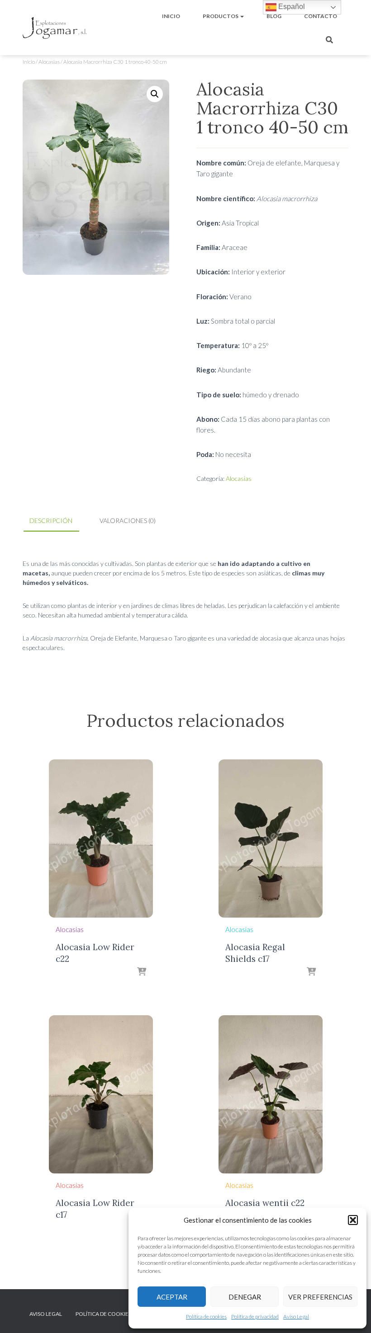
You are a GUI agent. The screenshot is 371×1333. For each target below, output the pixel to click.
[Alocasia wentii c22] (271, 1094)
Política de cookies (206, 1316)
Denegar (244, 1297)
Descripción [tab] (50, 520)
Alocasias (49, 61)
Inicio (171, 16)
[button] (352, 1220)
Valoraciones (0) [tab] (128, 520)
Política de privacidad (255, 1316)
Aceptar (172, 1297)
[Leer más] (141, 972)
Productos (221, 16)
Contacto (320, 16)
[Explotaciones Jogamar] (55, 27)
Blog (273, 16)
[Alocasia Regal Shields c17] (271, 838)
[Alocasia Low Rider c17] (101, 1094)
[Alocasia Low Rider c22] (101, 838)
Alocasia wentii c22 (264, 1202)
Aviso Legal (296, 1316)
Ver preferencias (320, 1297)
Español (290, 6)
